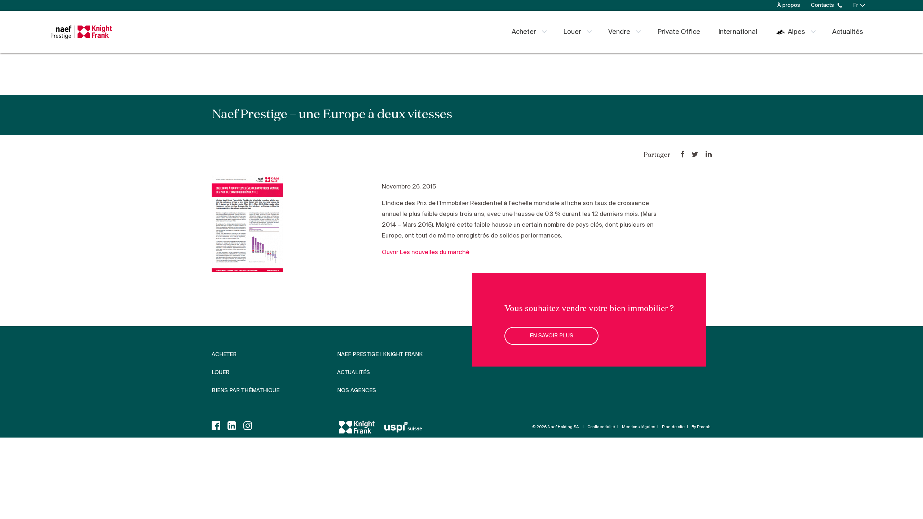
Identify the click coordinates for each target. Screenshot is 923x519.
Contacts (822, 5)
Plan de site (673, 427)
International (737, 32)
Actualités (847, 32)
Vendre (619, 32)
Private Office (678, 32)
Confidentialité (601, 427)
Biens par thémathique (245, 391)
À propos (788, 5)
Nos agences (356, 391)
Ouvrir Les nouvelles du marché (425, 252)
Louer (572, 32)
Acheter (524, 32)
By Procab (701, 427)
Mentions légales (638, 427)
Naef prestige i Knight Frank (380, 355)
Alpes (796, 32)
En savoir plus (551, 336)
